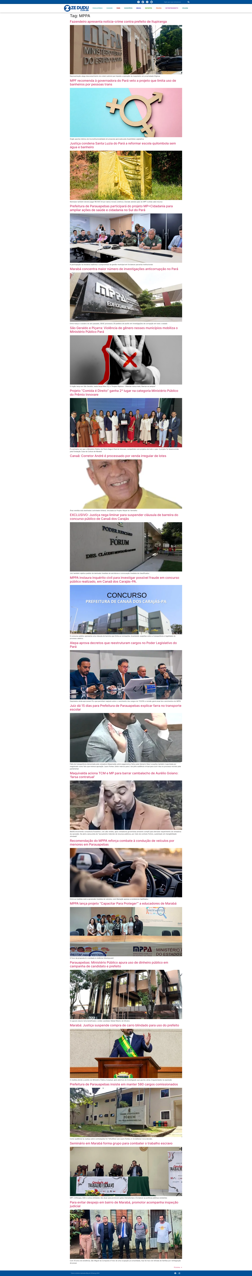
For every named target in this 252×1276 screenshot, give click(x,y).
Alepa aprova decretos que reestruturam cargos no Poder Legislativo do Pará (123, 645)
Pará (118, 8)
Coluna (185, 8)
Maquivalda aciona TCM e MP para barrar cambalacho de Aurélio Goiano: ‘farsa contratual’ (124, 775)
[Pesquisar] (188, 1)
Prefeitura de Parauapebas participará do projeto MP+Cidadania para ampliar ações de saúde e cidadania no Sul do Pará (121, 208)
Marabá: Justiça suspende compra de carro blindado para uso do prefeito (124, 1025)
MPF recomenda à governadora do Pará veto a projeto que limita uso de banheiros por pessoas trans (123, 82)
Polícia (158, 8)
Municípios (128, 8)
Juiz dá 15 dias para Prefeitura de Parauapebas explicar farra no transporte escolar (125, 707)
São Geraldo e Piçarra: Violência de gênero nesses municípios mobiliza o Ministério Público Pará (124, 330)
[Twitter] (143, 2)
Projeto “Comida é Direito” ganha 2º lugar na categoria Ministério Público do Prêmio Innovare (124, 392)
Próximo (178, 1267)
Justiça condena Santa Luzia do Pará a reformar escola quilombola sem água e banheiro (123, 145)
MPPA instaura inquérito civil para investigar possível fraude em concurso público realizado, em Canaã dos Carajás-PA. (124, 579)
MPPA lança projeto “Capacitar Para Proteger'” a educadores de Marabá (123, 903)
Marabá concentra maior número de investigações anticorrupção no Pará (124, 269)
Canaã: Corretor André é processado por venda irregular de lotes (118, 456)
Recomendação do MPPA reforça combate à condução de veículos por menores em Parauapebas (122, 842)
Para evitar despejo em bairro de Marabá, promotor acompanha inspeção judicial (124, 1204)
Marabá (110, 8)
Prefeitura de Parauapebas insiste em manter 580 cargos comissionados (124, 1084)
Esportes (148, 8)
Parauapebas (97, 8)
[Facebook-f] (138, 2)
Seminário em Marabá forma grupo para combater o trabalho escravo (121, 1143)
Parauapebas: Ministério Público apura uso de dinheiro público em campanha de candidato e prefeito (119, 964)
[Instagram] (147, 2)
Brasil (138, 8)
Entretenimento (171, 8)
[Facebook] (175, 1273)
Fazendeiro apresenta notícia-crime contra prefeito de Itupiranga (118, 21)
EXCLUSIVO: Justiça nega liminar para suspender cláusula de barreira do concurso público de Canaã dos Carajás (124, 517)
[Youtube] (151, 2)
